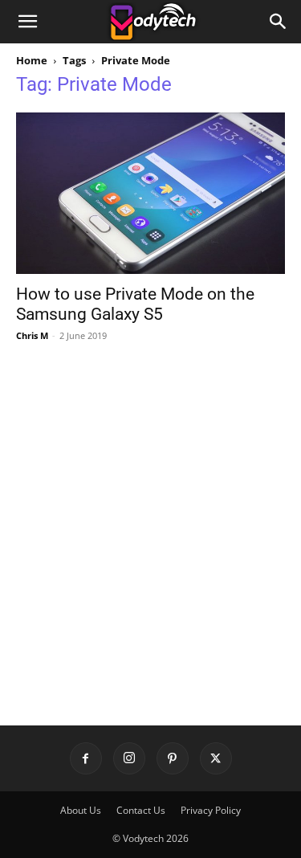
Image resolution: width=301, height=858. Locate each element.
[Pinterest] (173, 758)
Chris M (32, 335)
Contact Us (140, 810)
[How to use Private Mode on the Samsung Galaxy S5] (150, 193)
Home (31, 60)
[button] (27, 21)
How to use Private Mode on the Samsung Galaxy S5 (135, 304)
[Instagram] (129, 758)
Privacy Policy (211, 810)
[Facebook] (86, 758)
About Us (80, 810)
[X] (216, 758)
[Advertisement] (150, 518)
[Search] (278, 21)
